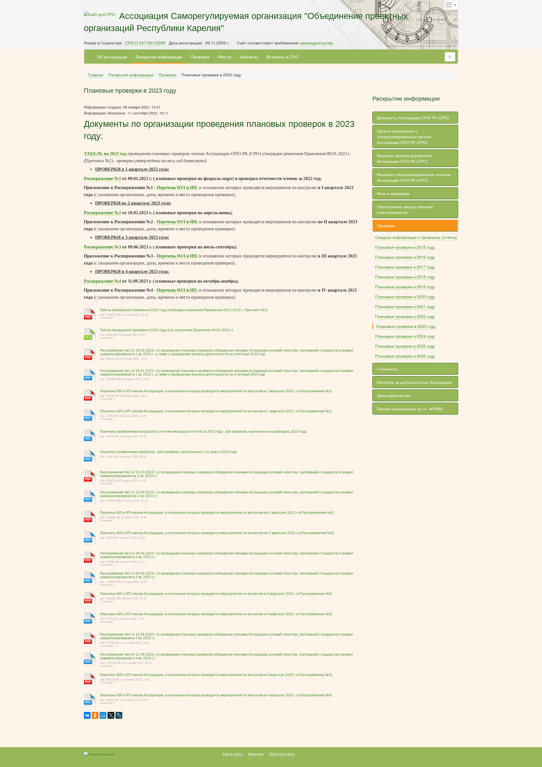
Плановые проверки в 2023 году (406, 326)
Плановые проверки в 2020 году (405, 296)
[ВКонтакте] (87, 715)
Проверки (200, 56)
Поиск (451, 57)
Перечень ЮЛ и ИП (177, 187)
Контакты (249, 56)
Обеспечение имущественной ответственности (405, 209)
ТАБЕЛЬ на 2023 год (105, 153)
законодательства (316, 43)
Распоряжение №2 (102, 212)
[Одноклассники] (95, 715)
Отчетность (387, 369)
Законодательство (393, 395)
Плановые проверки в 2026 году (405, 356)
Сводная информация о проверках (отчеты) (416, 237)
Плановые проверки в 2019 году (405, 286)
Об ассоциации (112, 56)
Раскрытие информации (159, 56)
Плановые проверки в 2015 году (405, 247)
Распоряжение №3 (102, 246)
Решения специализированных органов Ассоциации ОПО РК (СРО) (413, 177)
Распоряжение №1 (102, 178)
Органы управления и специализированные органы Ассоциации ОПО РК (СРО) (404, 136)
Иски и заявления (393, 193)
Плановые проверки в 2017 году (405, 267)
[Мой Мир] (103, 715)
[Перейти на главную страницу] (99, 13)
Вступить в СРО (282, 56)
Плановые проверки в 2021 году (405, 306)
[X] (111, 715)
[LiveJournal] (118, 715)
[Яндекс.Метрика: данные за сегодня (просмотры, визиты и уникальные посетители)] (99, 754)
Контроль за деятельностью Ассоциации (414, 382)
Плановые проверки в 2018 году (405, 277)
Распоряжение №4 (102, 281)
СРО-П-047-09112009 (145, 43)
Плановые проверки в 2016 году (405, 257)
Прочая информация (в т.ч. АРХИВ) (410, 408)
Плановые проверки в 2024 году (405, 336)
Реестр (224, 56)
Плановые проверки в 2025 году (405, 346)
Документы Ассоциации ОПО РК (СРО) (413, 117)
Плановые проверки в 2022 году (405, 316)
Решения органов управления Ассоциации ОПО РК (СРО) (404, 158)
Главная (95, 74)
